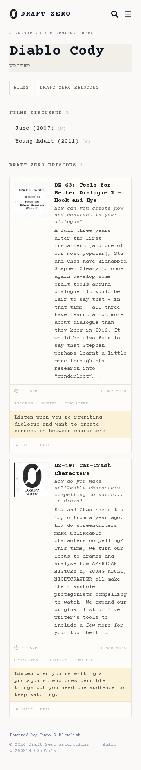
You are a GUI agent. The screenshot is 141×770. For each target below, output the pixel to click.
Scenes (48, 403)
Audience (56, 660)
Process (23, 403)
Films (21, 87)
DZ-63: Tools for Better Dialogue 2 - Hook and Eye (87, 193)
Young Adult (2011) (47, 141)
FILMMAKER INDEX (71, 33)
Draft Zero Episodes (69, 87)
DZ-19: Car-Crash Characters (82, 470)
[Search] (114, 14)
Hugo (45, 735)
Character (77, 403)
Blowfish (70, 735)
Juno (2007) (34, 128)
